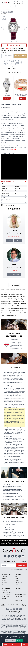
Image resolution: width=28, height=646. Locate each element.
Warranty (4, 590)
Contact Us (18, 588)
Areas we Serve (18, 600)
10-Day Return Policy (7, 592)
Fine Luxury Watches (10, 6)
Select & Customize (10, 640)
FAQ (3, 584)
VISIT (12, 644)
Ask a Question (14, 274)
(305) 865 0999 (18, 596)
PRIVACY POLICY (3, 605)
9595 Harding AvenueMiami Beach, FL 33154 (20, 593)
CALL (18, 644)
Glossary (4, 598)
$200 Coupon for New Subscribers (15, 561)
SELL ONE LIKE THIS (20, 55)
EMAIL (5, 644)
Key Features (6, 195)
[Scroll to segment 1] (11, 41)
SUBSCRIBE (21, 565)
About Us (4, 576)
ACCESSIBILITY (11, 604)
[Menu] (26, 2)
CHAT (24, 644)
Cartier (18, 6)
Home (2, 6)
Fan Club (4, 580)
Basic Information (8, 181)
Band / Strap (6, 200)
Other (4, 202)
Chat (9, 240)
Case (3, 197)
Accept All (19, 640)
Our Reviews (5, 582)
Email (18, 240)
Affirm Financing (6, 594)
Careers (4, 578)
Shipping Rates (5, 596)
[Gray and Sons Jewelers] (6, 2)
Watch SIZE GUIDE (9, 205)
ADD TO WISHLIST (15, 45)
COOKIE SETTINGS (24, 605)
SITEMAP (18, 604)
